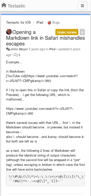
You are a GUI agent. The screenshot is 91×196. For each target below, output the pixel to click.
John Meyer (19, 49)
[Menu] (82, 5)
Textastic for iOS (18, 22)
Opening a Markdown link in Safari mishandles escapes (45, 37)
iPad (39, 22)
